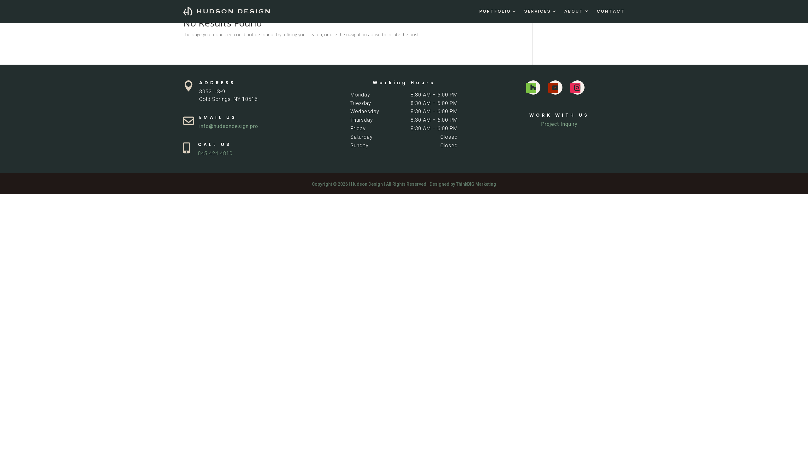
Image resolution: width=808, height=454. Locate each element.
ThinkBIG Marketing (476, 184)
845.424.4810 (215, 153)
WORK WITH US (559, 115)
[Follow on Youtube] (553, 88)
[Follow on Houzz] (531, 88)
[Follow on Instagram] (575, 88)
